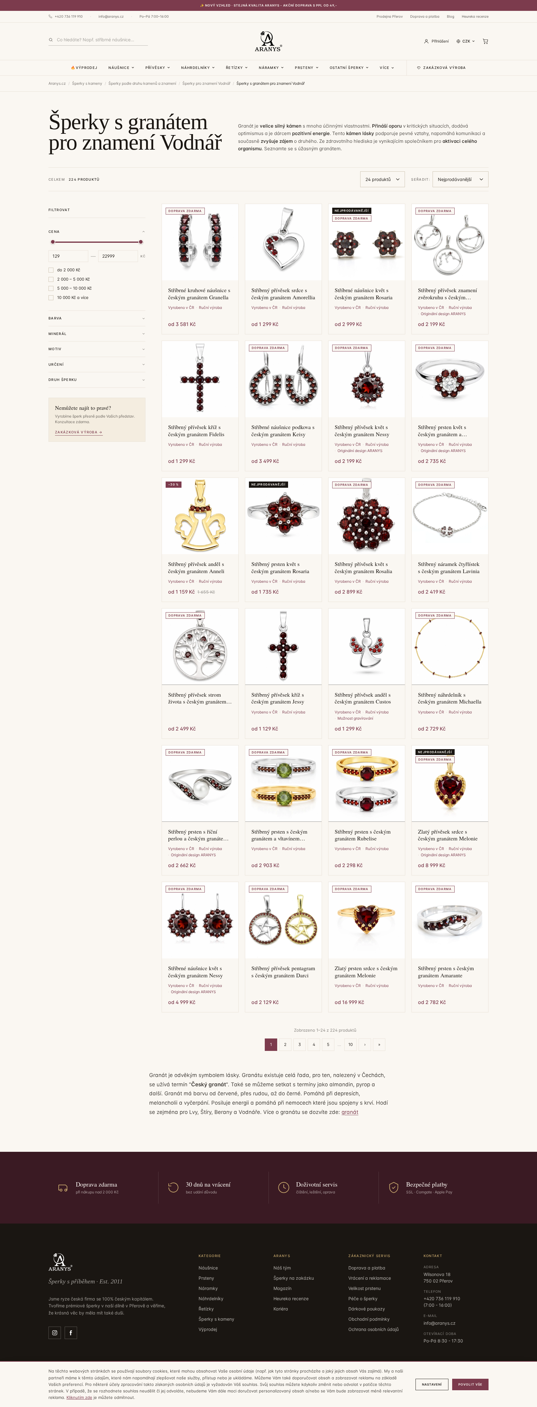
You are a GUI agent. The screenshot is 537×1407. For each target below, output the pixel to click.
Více (384, 68)
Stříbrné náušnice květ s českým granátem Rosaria (363, 294)
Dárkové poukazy (366, 1308)
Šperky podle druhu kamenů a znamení (142, 83)
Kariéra (280, 1308)
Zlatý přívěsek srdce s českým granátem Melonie (448, 835)
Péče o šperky (363, 1298)
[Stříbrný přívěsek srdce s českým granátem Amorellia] (283, 242)
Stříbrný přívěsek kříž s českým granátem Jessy (277, 698)
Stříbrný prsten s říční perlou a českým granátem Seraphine (197, 835)
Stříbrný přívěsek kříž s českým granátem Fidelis (196, 430)
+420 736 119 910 (69, 16)
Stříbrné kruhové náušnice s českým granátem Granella (199, 294)
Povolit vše (470, 1384)
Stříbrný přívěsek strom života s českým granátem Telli (197, 698)
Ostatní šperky (347, 68)
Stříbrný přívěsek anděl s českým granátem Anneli (196, 567)
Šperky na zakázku (293, 1278)
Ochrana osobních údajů (373, 1329)
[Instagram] (54, 1333)
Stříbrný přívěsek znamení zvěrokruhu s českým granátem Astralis (447, 294)
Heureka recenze (475, 16)
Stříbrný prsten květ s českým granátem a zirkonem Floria (442, 430)
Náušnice (119, 68)
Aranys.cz (57, 83)
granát (350, 1112)
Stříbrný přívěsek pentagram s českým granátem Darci (283, 972)
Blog (450, 16)
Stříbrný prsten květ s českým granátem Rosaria (280, 567)
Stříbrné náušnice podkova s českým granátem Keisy (282, 430)
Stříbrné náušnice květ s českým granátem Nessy (195, 972)
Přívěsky (155, 68)
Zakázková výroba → (79, 432)
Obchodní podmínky (369, 1319)
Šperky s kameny (87, 83)
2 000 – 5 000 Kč (73, 279)
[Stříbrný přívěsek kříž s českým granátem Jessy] (283, 646)
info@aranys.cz (111, 16)
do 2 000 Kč (68, 269)
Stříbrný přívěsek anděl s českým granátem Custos (363, 698)
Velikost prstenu (364, 1288)
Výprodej (208, 1329)
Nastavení (432, 1384)
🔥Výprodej (84, 68)
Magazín (282, 1288)
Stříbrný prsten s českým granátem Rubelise (363, 835)
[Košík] (485, 41)
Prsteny (304, 68)
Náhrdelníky (195, 68)
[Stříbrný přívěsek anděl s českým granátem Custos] (366, 646)
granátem (330, 149)
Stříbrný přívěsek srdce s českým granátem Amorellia (283, 294)
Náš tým (282, 1267)
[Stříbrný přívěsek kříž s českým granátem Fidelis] (200, 379)
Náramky (269, 68)
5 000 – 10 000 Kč (74, 288)
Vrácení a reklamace (369, 1278)
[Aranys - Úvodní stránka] (268, 41)
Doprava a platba (424, 16)
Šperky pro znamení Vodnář (206, 83)
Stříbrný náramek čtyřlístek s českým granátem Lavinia (449, 567)
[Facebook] (71, 1333)
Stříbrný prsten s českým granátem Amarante (446, 972)
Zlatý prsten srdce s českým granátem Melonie (366, 972)
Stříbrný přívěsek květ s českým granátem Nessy (362, 430)
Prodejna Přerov (390, 16)
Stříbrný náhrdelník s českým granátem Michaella (449, 698)
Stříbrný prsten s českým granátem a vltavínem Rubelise (279, 835)
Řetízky (234, 68)
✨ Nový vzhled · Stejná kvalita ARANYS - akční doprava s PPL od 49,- (268, 5)
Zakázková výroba (444, 68)
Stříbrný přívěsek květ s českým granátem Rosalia (363, 567)
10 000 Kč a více (73, 297)
